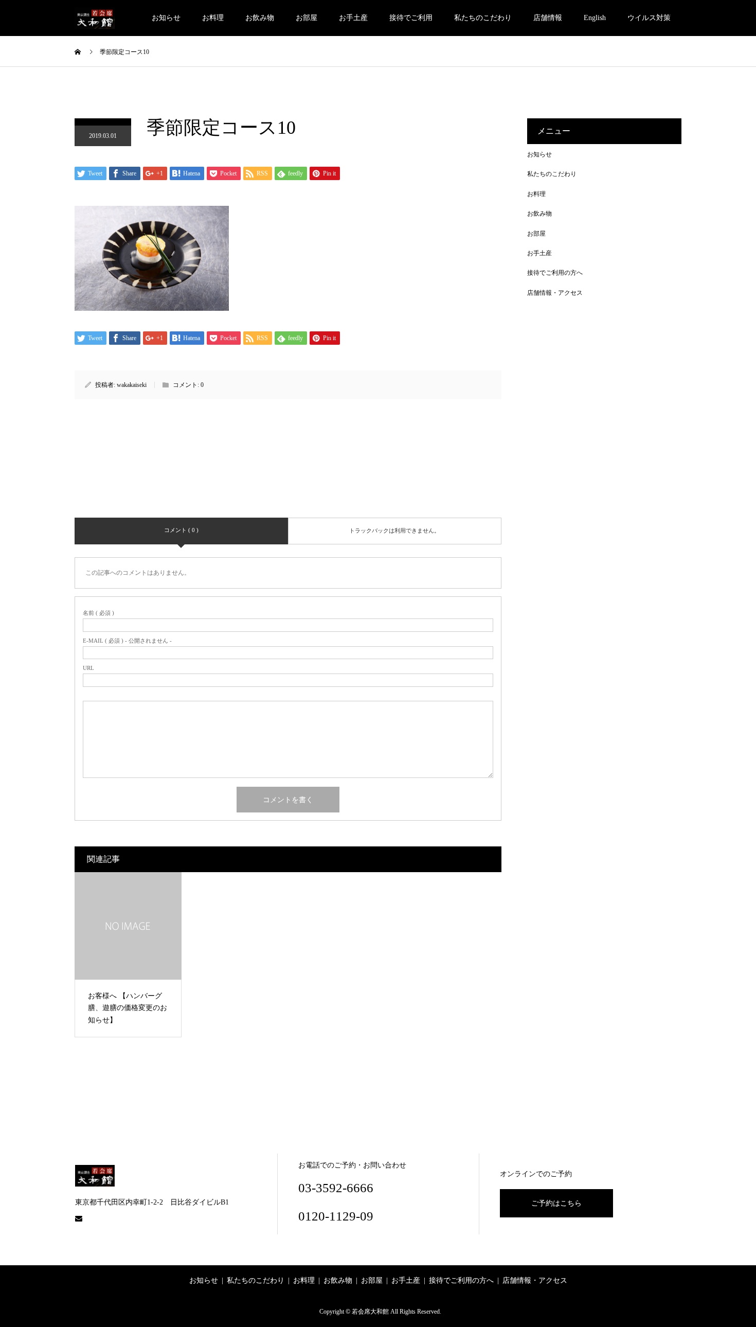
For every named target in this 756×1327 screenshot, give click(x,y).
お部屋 (306, 18)
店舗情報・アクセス (555, 292)
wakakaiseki (132, 384)
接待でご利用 (411, 18)
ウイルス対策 (649, 18)
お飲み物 (259, 18)
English (595, 18)
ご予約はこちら (556, 1203)
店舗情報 (547, 18)
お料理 (213, 18)
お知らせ (166, 18)
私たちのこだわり (483, 18)
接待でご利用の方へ (555, 272)
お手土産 (353, 18)
